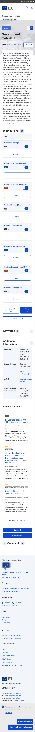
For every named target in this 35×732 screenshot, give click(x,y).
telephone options (15, 696)
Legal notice (6, 617)
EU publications (7, 662)
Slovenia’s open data (14, 44)
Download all (16, 318)
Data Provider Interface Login (12, 665)
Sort (5, 136)
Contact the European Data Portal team (15, 589)
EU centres (20, 700)
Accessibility (6, 623)
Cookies (4, 620)
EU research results (8, 656)
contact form (16, 698)
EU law (4, 649)
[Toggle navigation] (31, 18)
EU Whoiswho (6, 659)
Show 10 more (12, 310)
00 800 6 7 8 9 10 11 (14, 693)
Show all (27, 310)
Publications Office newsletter (12, 638)
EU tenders (5, 652)
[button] (27, 1)
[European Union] (17, 679)
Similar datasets (16, 536)
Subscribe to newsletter (10, 591)
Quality (16, 530)
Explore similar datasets (19, 520)
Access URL (18, 154)
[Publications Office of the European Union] (17, 565)
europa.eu (17, 683)
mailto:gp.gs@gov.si (27, 374)
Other (16, 605)
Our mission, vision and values (12, 635)
